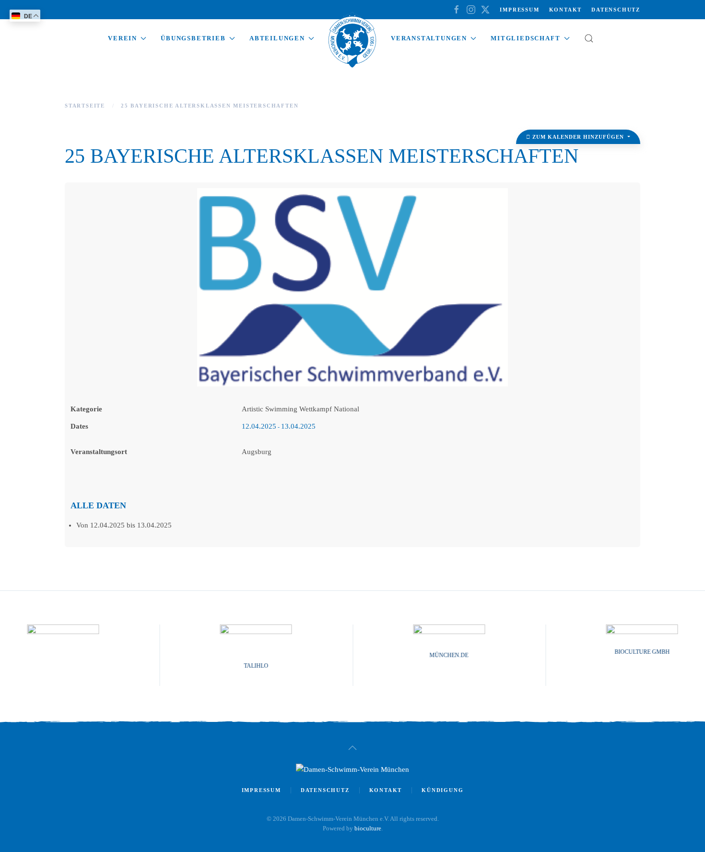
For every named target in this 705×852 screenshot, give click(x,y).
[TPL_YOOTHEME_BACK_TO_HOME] (352, 43)
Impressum (519, 9)
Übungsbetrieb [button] (193, 38)
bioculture (367, 828)
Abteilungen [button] (277, 38)
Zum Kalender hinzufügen (578, 137)
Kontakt (565, 9)
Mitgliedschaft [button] (525, 38)
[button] (589, 38)
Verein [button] (122, 38)
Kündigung (442, 790)
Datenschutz (615, 9)
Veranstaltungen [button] (429, 38)
